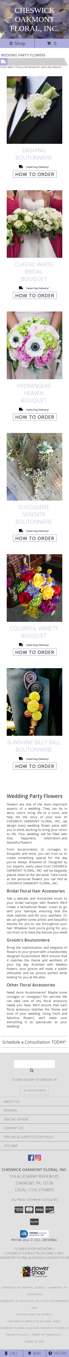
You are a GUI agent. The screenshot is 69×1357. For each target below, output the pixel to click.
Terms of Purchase (45, 1334)
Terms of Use (34, 1341)
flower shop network (33, 1248)
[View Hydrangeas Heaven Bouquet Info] (34, 345)
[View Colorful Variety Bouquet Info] (34, 588)
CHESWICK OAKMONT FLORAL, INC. (34, 19)
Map (36, 1353)
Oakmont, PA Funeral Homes (23, 1287)
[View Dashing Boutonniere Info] (34, 110)
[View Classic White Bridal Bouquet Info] (34, 224)
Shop (20, 43)
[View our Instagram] (38, 1159)
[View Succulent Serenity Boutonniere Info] (34, 467)
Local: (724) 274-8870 (34, 1189)
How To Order (34, 174)
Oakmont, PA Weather (16, 1301)
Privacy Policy (17, 1334)
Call (12, 1353)
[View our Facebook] (31, 1159)
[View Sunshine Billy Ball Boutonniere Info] (34, 702)
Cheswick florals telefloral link (34, 1253)
